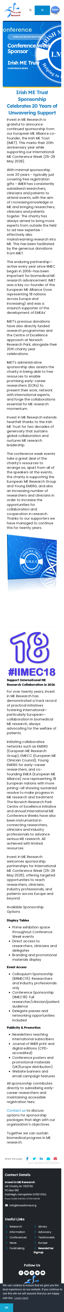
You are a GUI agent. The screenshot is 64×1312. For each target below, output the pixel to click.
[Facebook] (21, 1273)
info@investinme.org (23, 1205)
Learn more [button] (21, 1298)
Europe (43, 1243)
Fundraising (17, 1248)
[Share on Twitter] (34, 1159)
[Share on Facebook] (27, 1159)
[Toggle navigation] (42, 10)
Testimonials (46, 1237)
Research (16, 1227)
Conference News (18, 68)
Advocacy (44, 1232)
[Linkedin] (32, 1273)
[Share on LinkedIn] (41, 1159)
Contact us (17, 1110)
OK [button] (6, 1307)
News (13, 1243)
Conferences (18, 1237)
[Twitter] (37, 1273)
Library (42, 1227)
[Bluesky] (26, 1273)
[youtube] (42, 1273)
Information (17, 1232)
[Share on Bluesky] (48, 1159)
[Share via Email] (55, 1159)
